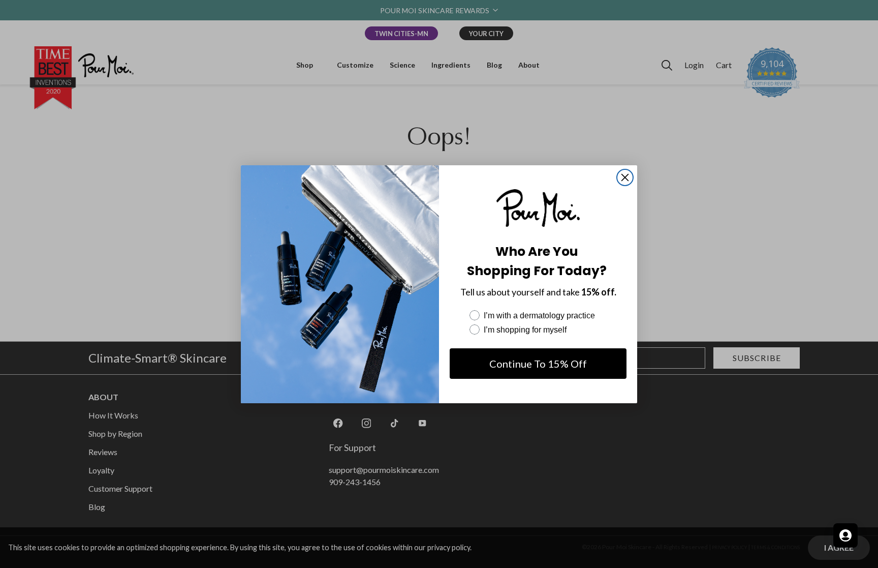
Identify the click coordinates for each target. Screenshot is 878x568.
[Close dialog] (625, 177)
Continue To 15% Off (538, 363)
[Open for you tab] (845, 535)
